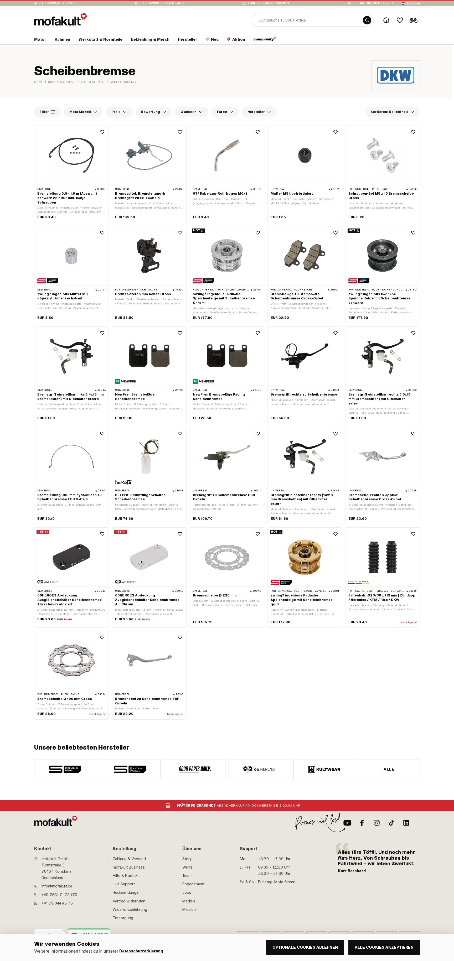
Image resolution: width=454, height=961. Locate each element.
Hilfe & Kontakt (126, 875)
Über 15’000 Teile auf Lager (162, 3)
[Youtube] (347, 823)
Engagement (193, 884)
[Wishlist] (400, 20)
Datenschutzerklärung (141, 951)
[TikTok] (391, 823)
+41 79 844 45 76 (57, 903)
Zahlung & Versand (129, 858)
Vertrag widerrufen (129, 901)
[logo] (60, 19)
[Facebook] (362, 823)
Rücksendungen (127, 892)
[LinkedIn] (406, 823)
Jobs (186, 892)
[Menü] (63, 932)
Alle (389, 769)
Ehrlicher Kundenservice (269, 3)
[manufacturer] (65, 769)
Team (187, 875)
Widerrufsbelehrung (130, 909)
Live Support (124, 884)
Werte (187, 867)
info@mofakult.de (57, 886)
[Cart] (413, 20)
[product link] (71, 174)
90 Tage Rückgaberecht (373, 3)
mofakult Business (129, 867)
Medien (188, 901)
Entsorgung (123, 918)
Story (187, 858)
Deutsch (413, 3)
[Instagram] (377, 823)
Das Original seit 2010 (58, 3)
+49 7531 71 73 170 (59, 894)
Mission (189, 909)
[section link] (265, 40)
